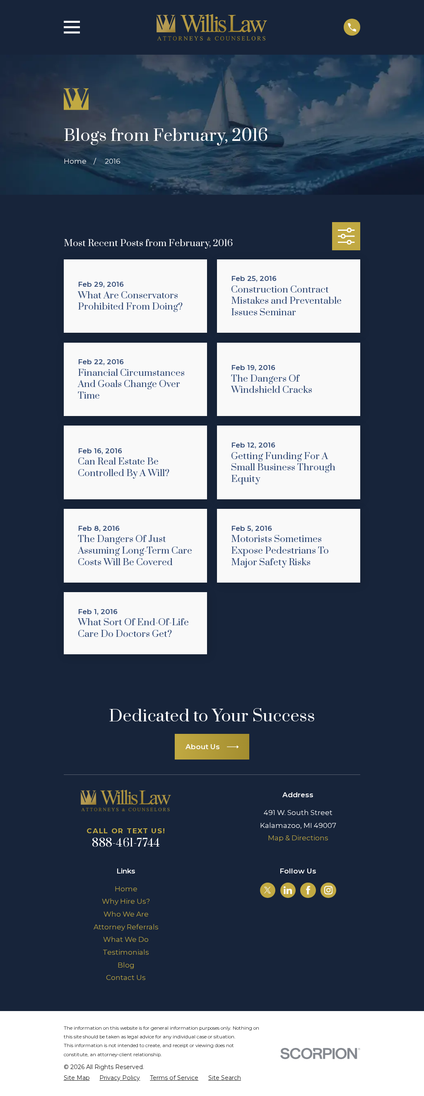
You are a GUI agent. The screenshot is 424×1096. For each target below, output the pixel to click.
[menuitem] (77, 1078)
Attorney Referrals (126, 927)
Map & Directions (298, 838)
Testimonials (126, 952)
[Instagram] (328, 890)
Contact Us (126, 977)
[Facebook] (308, 890)
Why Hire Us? (126, 901)
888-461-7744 (126, 843)
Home (126, 889)
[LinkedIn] (288, 890)
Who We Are (126, 914)
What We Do (126, 939)
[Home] (212, 27)
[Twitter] (267, 890)
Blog (126, 965)
